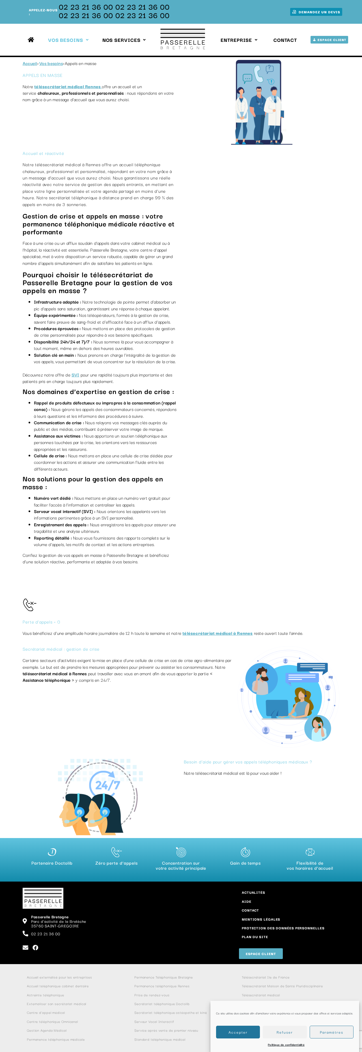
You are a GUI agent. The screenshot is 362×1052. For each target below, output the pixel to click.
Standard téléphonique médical (160, 1039)
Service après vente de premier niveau (166, 1030)
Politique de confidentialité (286, 1044)
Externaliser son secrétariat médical (56, 1003)
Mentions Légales (261, 919)
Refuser (285, 1032)
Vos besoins (65, 40)
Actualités (253, 892)
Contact (285, 40)
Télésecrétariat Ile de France (266, 977)
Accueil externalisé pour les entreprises (59, 977)
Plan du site (255, 936)
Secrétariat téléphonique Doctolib (162, 1003)
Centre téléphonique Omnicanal (52, 1021)
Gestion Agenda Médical (47, 1030)
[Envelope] (25, 948)
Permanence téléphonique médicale (56, 1039)
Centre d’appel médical (46, 1012)
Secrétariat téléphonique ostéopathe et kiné (170, 1012)
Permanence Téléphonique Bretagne (163, 977)
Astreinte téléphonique (45, 994)
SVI (75, 374)
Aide (246, 901)
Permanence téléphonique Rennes (162, 985)
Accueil (30, 63)
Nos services (121, 40)
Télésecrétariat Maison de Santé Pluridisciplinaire (283, 985)
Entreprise (236, 40)
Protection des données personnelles (283, 927)
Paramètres (331, 1032)
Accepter (238, 1032)
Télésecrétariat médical (261, 994)
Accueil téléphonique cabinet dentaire (58, 985)
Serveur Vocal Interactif (154, 1021)
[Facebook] (35, 948)
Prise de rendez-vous (152, 994)
